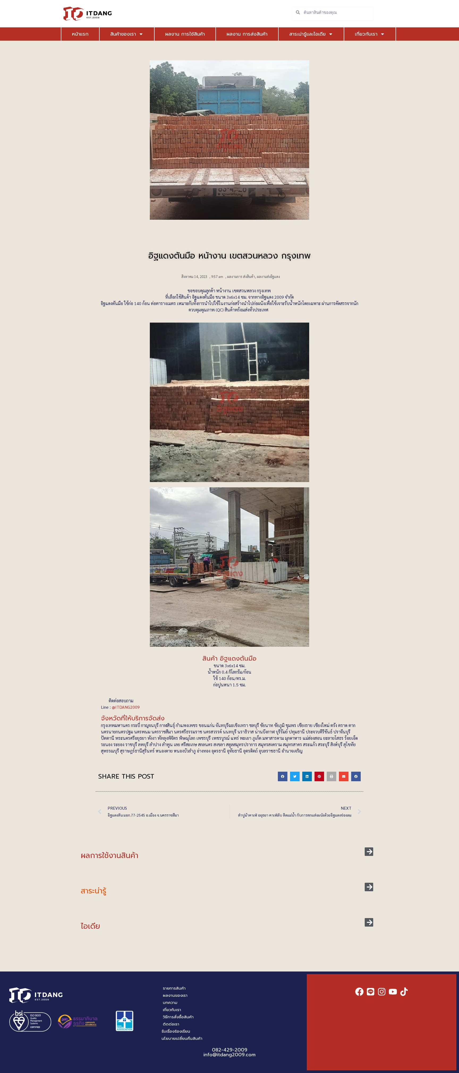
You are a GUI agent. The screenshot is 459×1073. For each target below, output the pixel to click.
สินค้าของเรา (123, 34)
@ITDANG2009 (126, 707)
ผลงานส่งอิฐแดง (268, 276)
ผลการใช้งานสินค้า (109, 855)
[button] (282, 776)
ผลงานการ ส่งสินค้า (241, 276)
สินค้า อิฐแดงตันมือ (229, 658)
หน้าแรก (80, 34)
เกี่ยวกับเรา (366, 34)
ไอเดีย (90, 926)
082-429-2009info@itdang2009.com (229, 1052)
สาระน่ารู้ (93, 891)
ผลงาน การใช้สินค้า (185, 34)
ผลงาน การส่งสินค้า (247, 34)
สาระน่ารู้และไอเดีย (307, 34)
